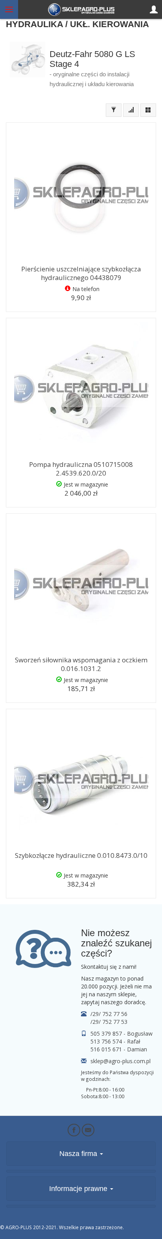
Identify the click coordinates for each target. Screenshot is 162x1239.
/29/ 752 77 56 (108, 1014)
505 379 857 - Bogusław (121, 1033)
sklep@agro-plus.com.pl (120, 1061)
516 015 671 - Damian (118, 1049)
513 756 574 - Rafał (115, 1041)
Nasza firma (79, 1154)
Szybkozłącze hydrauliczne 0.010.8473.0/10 (81, 855)
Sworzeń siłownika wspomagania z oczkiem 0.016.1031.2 (81, 664)
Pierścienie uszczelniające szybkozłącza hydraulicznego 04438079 (81, 273)
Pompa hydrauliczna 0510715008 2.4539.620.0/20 (81, 469)
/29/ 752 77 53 (108, 1021)
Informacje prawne (79, 1189)
